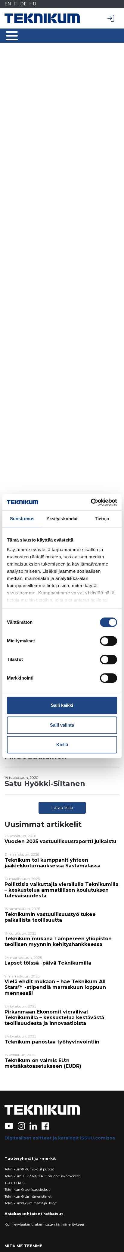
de (23, 4)
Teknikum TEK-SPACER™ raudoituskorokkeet (42, 1176)
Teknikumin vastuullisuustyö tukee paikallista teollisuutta (50, 917)
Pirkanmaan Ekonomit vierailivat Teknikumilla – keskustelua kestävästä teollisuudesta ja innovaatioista (54, 1017)
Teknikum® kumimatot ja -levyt (31, 1203)
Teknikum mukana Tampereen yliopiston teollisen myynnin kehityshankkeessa (58, 941)
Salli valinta (62, 725)
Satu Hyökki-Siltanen (45, 783)
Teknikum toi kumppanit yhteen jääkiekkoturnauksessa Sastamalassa (53, 863)
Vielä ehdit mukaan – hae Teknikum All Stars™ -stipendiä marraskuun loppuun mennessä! (55, 987)
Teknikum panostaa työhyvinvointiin (52, 1042)
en (8, 4)
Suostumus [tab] (22, 518)
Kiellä (62, 744)
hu (32, 4)
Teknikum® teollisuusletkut (27, 1189)
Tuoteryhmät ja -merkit (30, 1158)
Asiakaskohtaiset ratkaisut (34, 1213)
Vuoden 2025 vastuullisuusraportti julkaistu (60, 841)
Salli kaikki (62, 705)
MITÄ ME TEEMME (23, 1246)
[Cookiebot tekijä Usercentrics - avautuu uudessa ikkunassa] (90, 502)
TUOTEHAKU (15, 1183)
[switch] (108, 641)
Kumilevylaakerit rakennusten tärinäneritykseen (45, 1224)
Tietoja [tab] (102, 518)
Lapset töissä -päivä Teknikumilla (48, 963)
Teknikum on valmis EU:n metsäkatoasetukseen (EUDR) (43, 1063)
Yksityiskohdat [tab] (62, 518)
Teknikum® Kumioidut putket (29, 1169)
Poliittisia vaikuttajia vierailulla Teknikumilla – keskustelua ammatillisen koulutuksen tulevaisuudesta (62, 890)
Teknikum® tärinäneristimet (28, 1196)
